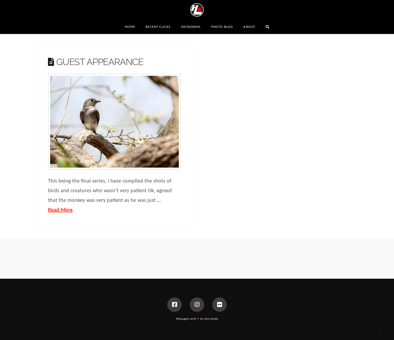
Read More (60, 210)
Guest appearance (99, 61)
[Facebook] (174, 304)
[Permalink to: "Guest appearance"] (114, 122)
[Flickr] (219, 304)
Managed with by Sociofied (197, 319)
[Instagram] (197, 304)
